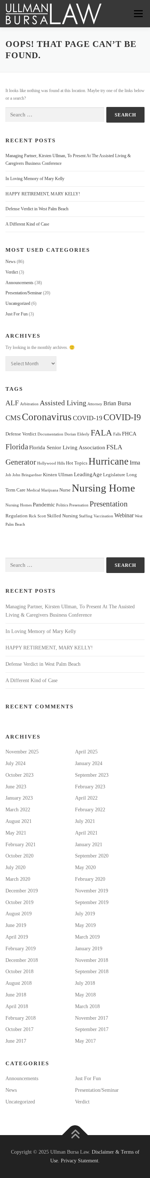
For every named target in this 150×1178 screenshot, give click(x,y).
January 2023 (19, 798)
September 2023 (91, 775)
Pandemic (44, 505)
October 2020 (19, 856)
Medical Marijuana (42, 490)
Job (8, 475)
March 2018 (87, 1006)
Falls (117, 434)
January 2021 (88, 844)
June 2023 (15, 786)
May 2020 (85, 867)
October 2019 (19, 902)
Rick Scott (37, 516)
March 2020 (17, 879)
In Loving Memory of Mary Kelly (34, 178)
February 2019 (20, 948)
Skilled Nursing (62, 515)
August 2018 (18, 983)
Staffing (85, 516)
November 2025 (22, 752)
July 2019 (85, 913)
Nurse (65, 490)
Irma (135, 462)
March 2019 (87, 937)
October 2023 (19, 775)
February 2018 (20, 1018)
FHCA (129, 434)
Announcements (19, 282)
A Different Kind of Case (27, 224)
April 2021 (86, 833)
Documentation (50, 434)
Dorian (70, 434)
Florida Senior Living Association (67, 447)
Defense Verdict (20, 434)
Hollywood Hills (51, 463)
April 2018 (16, 1006)
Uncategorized (17, 303)
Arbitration (29, 404)
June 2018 (15, 995)
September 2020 (91, 856)
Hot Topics (76, 463)
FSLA (114, 447)
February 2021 (20, 844)
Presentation (109, 504)
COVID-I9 (122, 417)
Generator (20, 462)
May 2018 (85, 995)
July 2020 (15, 867)
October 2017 (19, 1029)
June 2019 (15, 925)
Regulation (16, 515)
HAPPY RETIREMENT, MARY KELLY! (42, 193)
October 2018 (19, 971)
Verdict (11, 272)
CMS (13, 418)
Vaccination (103, 516)
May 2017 (85, 1041)
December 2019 (21, 891)
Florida (16, 446)
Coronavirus (47, 416)
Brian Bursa (117, 403)
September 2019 (91, 902)
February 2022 (90, 809)
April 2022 (86, 798)
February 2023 (90, 786)
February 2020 (90, 879)
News (10, 261)
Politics (62, 505)
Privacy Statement (79, 1160)
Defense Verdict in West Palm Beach (36, 208)
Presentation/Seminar (23, 292)
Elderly (83, 434)
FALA (101, 432)
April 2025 (86, 752)
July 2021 (85, 821)
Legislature (114, 474)
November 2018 (91, 960)
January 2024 (88, 763)
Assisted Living (63, 403)
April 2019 (16, 937)
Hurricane (108, 461)
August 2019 (18, 913)
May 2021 (15, 833)
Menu (137, 13)
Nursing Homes (18, 505)
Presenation (78, 505)
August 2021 (18, 821)
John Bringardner (27, 475)
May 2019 (85, 925)
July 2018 (85, 983)
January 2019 (88, 948)
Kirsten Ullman (58, 474)
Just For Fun (16, 314)
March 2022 (17, 809)
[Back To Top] (75, 1135)
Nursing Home (103, 488)
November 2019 (91, 891)
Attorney (94, 404)
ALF (12, 403)
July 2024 (15, 763)
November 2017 (91, 1018)
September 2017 (91, 1029)
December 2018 (21, 960)
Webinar (124, 515)
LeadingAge (88, 474)
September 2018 (91, 971)
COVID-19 (87, 418)
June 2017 (15, 1041)
